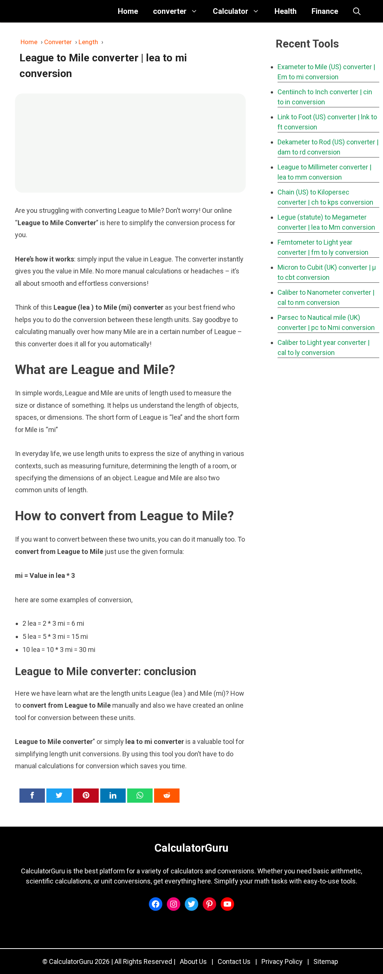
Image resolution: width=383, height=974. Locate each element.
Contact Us (234, 961)
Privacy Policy (282, 961)
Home (128, 11)
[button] (357, 11)
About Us (193, 961)
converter (170, 11)
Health (286, 11)
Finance (325, 11)
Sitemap (325, 961)
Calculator (230, 11)
